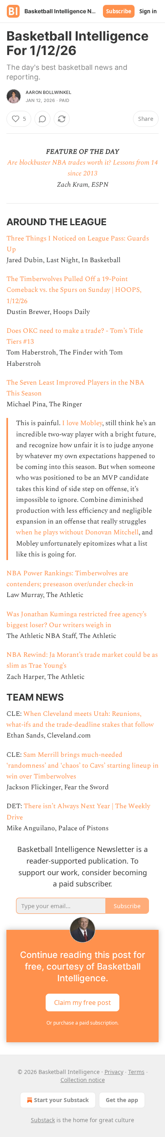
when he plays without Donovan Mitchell (77, 532)
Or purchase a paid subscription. (82, 1022)
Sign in (148, 11)
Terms (136, 1072)
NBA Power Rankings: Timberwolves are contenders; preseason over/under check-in (69, 578)
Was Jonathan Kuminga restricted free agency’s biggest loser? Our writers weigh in (76, 619)
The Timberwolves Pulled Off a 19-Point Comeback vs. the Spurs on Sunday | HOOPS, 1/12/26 (73, 290)
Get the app (122, 1100)
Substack (43, 1120)
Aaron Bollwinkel (48, 92)
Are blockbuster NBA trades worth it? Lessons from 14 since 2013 (82, 168)
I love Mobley (82, 423)
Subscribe (118, 11)
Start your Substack (61, 1100)
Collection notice (82, 1080)
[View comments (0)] (42, 119)
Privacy (114, 1072)
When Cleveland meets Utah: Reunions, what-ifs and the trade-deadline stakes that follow (80, 719)
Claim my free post (82, 1002)
